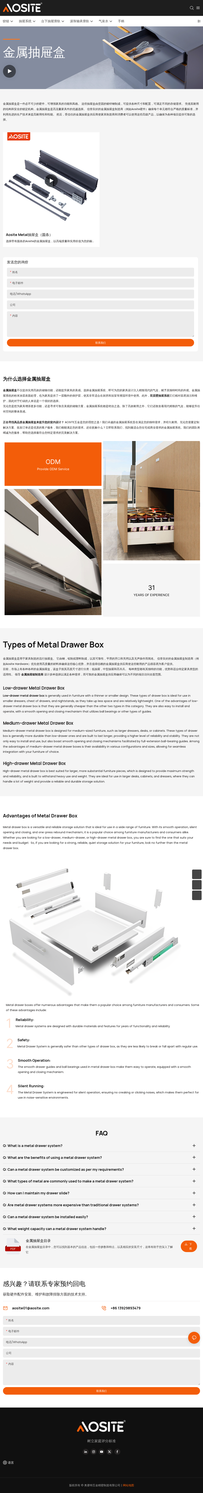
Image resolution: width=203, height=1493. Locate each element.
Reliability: (25, 1019)
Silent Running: (31, 1086)
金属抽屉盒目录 (38, 1240)
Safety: (23, 1040)
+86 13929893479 (126, 1308)
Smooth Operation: (34, 1060)
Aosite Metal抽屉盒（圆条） (29, 234)
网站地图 (128, 1485)
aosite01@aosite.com (30, 1308)
